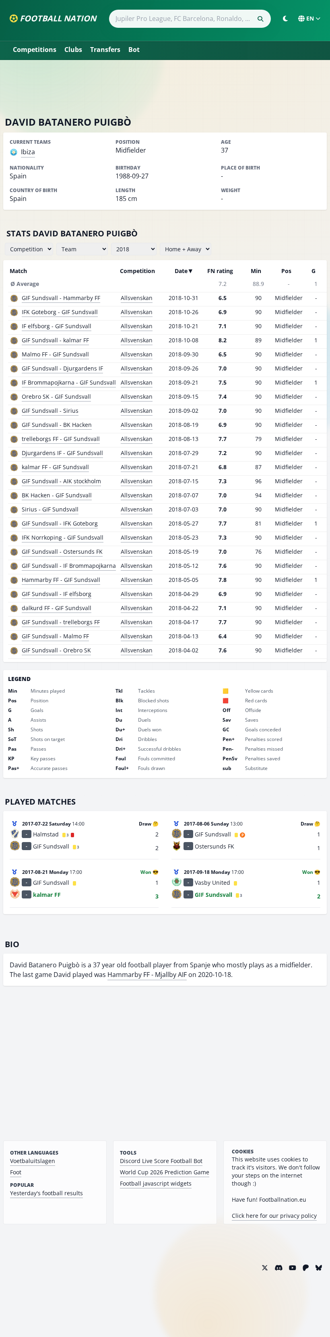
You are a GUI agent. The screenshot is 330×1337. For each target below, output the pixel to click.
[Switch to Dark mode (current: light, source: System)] (285, 18)
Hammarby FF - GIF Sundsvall (61, 580)
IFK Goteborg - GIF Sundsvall (60, 312)
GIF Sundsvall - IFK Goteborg (60, 523)
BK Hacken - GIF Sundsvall (57, 495)
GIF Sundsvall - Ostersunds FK (62, 551)
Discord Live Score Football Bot (161, 1161)
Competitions (34, 49)
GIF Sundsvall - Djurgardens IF (62, 368)
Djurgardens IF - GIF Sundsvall (62, 453)
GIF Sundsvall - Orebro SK (56, 650)
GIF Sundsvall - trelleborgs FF (61, 622)
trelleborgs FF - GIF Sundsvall (61, 439)
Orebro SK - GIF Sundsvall (56, 396)
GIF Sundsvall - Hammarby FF (61, 298)
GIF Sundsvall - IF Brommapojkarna (69, 565)
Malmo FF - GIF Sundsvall (55, 354)
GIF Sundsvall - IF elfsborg (56, 594)
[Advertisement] (165, 88)
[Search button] (260, 19)
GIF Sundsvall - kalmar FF (55, 340)
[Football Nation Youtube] (292, 1267)
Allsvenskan (137, 298)
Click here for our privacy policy (274, 1215)
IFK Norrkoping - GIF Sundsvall (62, 537)
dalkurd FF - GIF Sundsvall (56, 608)
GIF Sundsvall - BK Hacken (57, 424)
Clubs (73, 49)
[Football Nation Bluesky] (319, 1267)
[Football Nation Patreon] (306, 1267)
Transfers (105, 49)
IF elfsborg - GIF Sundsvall (56, 326)
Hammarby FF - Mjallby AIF (147, 974)
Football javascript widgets (156, 1183)
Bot (134, 49)
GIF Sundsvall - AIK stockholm (61, 481)
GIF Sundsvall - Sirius (50, 410)
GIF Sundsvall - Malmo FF (55, 636)
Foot (15, 1172)
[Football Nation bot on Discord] (278, 1267)
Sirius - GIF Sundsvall (50, 509)
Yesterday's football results (46, 1193)
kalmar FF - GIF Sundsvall (55, 467)
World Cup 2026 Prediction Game (164, 1172)
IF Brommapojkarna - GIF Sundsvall (69, 382)
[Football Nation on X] (265, 1267)
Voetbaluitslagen (32, 1161)
